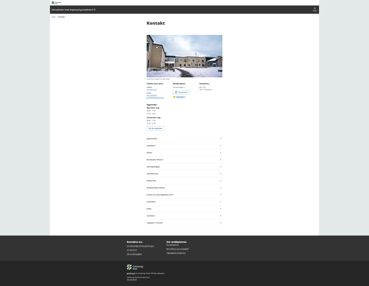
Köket (150, 210)
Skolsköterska (152, 175)
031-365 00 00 (132, 280)
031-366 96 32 (152, 90)
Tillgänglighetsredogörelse (176, 253)
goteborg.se (131, 273)
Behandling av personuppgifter (177, 249)
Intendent (151, 217)
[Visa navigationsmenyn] (315, 9)
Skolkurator (151, 182)
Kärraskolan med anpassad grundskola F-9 (73, 9)
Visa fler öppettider (155, 128)
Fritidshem (151, 203)
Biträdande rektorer (155, 160)
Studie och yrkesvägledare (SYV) (160, 196)
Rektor (150, 153)
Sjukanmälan (152, 139)
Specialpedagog (153, 167)
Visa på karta (182, 92)
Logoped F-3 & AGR (154, 224)
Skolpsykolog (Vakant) (156, 189)
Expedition (151, 146)
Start (53, 17)
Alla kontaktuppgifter (134, 254)
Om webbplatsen (172, 245)
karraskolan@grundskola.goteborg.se (140, 246)
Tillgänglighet (180, 97)
